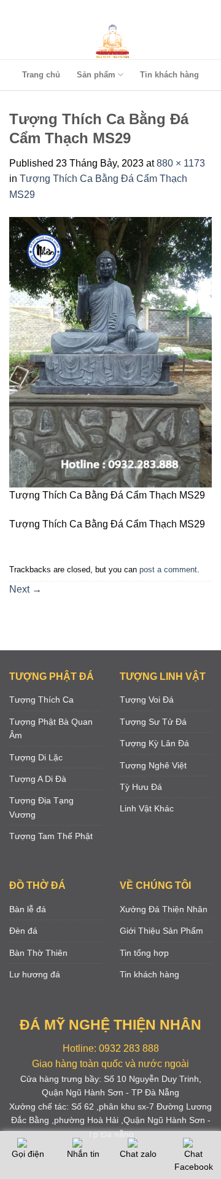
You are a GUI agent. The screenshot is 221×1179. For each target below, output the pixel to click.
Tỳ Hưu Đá (141, 787)
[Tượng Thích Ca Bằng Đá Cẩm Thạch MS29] (110, 352)
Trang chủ (41, 74)
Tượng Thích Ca (41, 699)
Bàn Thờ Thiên (38, 953)
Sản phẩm (96, 74)
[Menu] (108, 12)
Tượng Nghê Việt (153, 765)
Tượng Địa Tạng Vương (41, 807)
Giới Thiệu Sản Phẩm (161, 931)
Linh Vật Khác (147, 808)
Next (25, 589)
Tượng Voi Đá (147, 699)
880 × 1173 (181, 163)
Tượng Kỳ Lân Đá (154, 743)
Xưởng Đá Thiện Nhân (163, 909)
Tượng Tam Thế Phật (51, 836)
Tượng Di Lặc (36, 757)
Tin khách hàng (169, 74)
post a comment (168, 569)
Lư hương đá (34, 974)
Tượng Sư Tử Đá (153, 722)
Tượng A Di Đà (37, 779)
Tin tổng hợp (144, 953)
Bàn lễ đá (27, 909)
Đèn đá (23, 931)
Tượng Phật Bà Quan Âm (51, 728)
